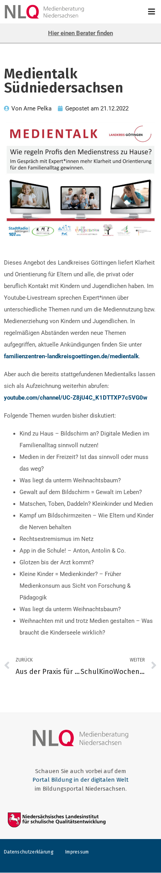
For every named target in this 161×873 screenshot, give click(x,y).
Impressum (77, 852)
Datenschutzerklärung (29, 852)
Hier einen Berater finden (80, 33)
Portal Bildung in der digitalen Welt (80, 779)
